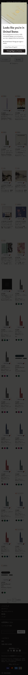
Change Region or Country (14, 51)
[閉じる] (25, 4)
